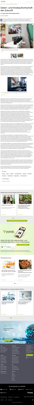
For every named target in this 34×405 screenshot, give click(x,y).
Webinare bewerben (4, 367)
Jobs (12, 377)
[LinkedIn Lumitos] (32, 399)
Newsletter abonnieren (23, 244)
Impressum (2, 399)
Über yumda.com (16, 397)
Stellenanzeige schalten (15, 369)
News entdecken (3, 347)
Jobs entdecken (14, 366)
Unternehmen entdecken (15, 347)
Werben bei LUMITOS (4, 397)
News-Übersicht (3, 351)
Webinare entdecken (4, 366)
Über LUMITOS (10, 397)
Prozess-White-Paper (15, 359)
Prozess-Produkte (3, 359)
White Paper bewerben (15, 361)
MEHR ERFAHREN (8, 339)
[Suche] (25, 1)
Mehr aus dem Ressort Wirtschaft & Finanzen (17, 220)
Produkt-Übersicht (3, 362)
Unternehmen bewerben (15, 351)
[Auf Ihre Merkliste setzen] (30, 1)
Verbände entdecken (15, 350)
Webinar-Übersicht (3, 369)
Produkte (13, 374)
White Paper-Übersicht (15, 362)
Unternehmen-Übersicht (15, 353)
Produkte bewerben (4, 361)
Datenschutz (10, 399)
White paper (14, 375)
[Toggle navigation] (32, 1)
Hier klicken (9, 247)
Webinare (13, 378)
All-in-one (13, 380)
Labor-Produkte (3, 358)
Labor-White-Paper (15, 358)
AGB (6, 399)
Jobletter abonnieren (15, 367)
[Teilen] (27, 1)
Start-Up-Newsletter (4, 350)
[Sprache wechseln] (29, 1)
